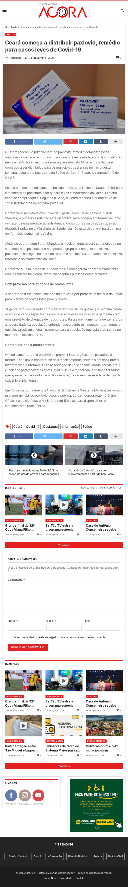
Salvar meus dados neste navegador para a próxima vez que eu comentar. (59, 637)
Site (87, 620)
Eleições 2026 (54, 520)
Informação (70, 427)
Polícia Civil (108, 856)
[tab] (88, 487)
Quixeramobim (14, 520)
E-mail (51, 620)
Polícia (90, 856)
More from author (111, 487)
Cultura (92, 520)
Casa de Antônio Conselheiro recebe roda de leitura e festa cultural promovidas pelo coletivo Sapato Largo (103, 528)
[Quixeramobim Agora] (62, 11)
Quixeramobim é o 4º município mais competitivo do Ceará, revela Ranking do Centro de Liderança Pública (103, 748)
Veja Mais (64, 545)
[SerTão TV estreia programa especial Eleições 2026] (64, 505)
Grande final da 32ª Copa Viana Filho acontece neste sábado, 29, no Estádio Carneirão (23, 528)
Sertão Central (96, 741)
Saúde (14, 27)
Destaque (50, 427)
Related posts (88, 487)
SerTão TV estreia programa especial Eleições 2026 (60, 528)
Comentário (16, 579)
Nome (13, 620)
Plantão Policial (70, 856)
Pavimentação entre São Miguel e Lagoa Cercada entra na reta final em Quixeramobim (23, 748)
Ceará (17, 427)
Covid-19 (33, 427)
